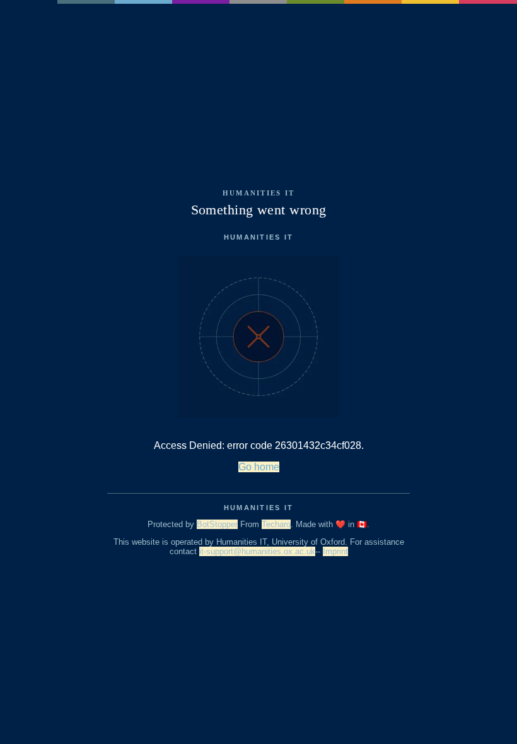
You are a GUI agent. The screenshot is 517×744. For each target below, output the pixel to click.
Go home (258, 467)
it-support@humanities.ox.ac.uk (257, 551)
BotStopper (217, 524)
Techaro (276, 524)
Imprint (335, 551)
